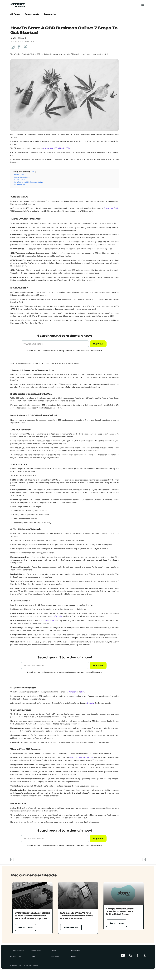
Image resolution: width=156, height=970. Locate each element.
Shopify (90, 703)
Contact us (75, 951)
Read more (25, 927)
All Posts (15, 14)
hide (33, 172)
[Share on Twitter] (25, 46)
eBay (82, 692)
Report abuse (36, 951)
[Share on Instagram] (13, 46)
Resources (55, 956)
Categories (50, 14)
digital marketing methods (81, 757)
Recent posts (32, 14)
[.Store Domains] (17, 5)
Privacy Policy (16, 956)
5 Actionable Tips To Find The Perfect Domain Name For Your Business (76, 916)
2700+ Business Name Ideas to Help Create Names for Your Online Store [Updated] (32, 916)
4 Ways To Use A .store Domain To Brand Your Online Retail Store (120, 911)
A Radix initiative (17, 951)
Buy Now (98, 344)
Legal (33, 956)
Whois (53, 951)
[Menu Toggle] (143, 5)
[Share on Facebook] (19, 46)
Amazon (72, 692)
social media (56, 616)
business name (47, 620)
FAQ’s (73, 956)
